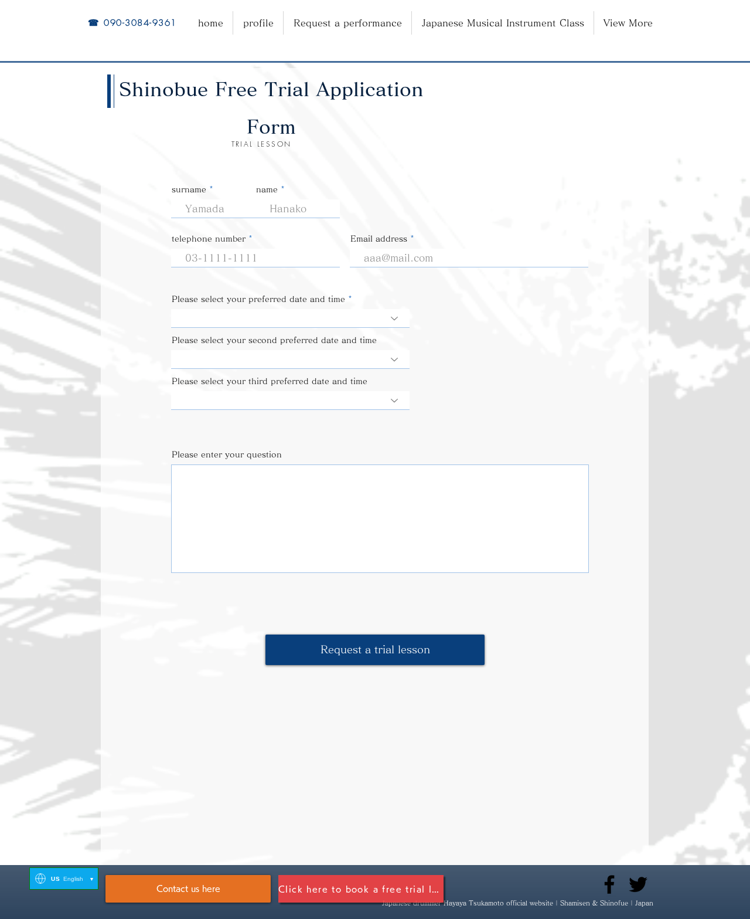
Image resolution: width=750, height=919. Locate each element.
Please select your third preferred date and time (269, 381)
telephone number (209, 239)
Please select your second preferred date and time (274, 340)
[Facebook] (609, 884)
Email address (378, 239)
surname (189, 189)
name (267, 189)
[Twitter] (638, 884)
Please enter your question (227, 454)
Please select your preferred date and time (258, 299)
